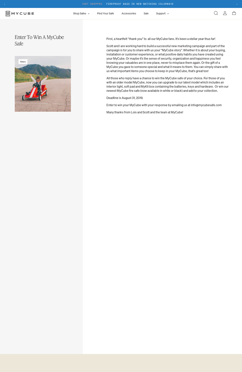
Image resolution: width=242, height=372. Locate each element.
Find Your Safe (105, 13)
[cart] (234, 13)
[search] (216, 13)
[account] (225, 13)
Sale (146, 13)
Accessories (129, 13)
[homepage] (38, 13)
